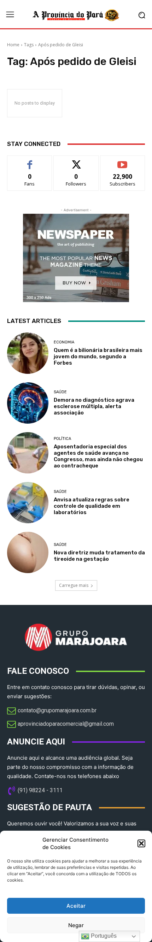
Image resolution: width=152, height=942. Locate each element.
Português (103, 936)
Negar (76, 925)
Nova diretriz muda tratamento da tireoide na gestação (99, 555)
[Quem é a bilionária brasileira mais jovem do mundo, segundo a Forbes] (27, 353)
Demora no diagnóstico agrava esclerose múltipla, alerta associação (94, 406)
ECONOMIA (64, 342)
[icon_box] (52, 711)
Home (13, 45)
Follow (76, 161)
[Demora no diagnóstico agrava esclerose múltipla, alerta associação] (27, 403)
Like (30, 161)
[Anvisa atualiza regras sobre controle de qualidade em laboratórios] (27, 502)
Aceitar (76, 905)
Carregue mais (73, 585)
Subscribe (123, 161)
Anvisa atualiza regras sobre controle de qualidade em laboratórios (91, 506)
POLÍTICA (62, 439)
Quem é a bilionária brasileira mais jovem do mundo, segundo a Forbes (98, 356)
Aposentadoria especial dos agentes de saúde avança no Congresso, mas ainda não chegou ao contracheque (98, 456)
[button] (141, 843)
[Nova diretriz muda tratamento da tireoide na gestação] (27, 552)
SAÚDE (60, 392)
